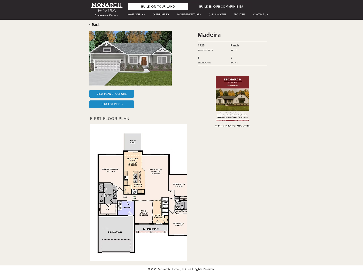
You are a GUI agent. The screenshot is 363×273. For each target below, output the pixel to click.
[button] (130, 58)
